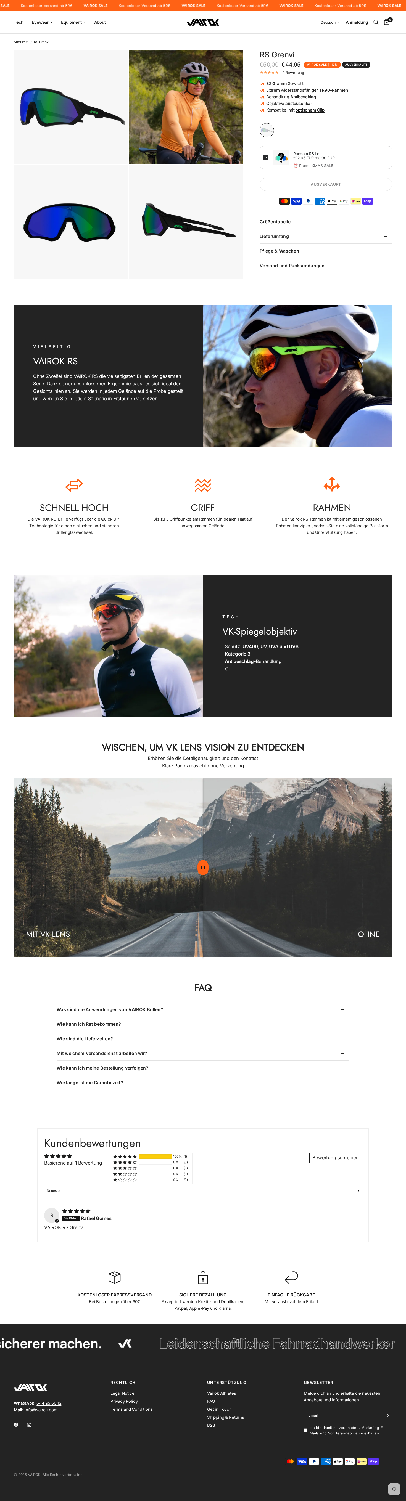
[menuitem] (21, 22)
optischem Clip (310, 110)
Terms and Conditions (131, 1409)
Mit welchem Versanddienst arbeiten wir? (102, 1053)
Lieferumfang (274, 236)
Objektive (275, 103)
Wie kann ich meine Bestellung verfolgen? (103, 1068)
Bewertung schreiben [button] (335, 1157)
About (100, 22)
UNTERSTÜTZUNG (226, 1383)
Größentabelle (275, 221)
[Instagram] (33, 1425)
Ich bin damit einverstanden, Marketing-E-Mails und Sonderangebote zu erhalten (347, 1430)
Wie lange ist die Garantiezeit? (90, 1082)
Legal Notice (122, 1393)
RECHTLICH (123, 1383)
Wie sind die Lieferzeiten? (85, 1038)
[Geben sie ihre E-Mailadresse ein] (386, 1415)
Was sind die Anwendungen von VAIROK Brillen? (110, 1009)
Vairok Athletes (221, 1393)
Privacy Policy (124, 1401)
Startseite (21, 42)
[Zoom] (116, 61)
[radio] (267, 130)
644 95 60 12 (48, 1403)
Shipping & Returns (225, 1417)
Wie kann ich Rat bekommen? (89, 1024)
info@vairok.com (41, 1409)
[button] (330, 22)
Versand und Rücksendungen (292, 265)
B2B (211, 1425)
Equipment (71, 22)
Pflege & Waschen (279, 251)
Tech (18, 22)
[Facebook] (20, 1425)
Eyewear (40, 22)
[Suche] (376, 22)
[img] (76, 1211)
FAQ (211, 1401)
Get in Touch (219, 1409)
